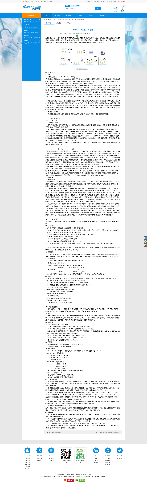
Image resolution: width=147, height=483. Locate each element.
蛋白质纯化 (27, 37)
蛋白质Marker (34, 37)
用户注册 (39, 458)
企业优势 (27, 460)
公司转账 (95, 462)
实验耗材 (26, 40)
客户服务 (79, 15)
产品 (67, 6)
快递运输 (51, 460)
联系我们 (27, 469)
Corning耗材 (34, 43)
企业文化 (27, 462)
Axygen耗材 (27, 43)
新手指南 (39, 455)
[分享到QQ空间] (84, 33)
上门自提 (51, 458)
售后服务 (107, 464)
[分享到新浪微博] (86, 33)
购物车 (122, 11)
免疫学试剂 (27, 24)
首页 (46, 15)
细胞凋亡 (32, 32)
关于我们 (102, 15)
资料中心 (90, 15)
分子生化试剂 (27, 19)
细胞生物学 (27, 30)
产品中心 (68, 15)
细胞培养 (26, 32)
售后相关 (107, 455)
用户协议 (119, 458)
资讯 (72, 6)
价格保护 (107, 460)
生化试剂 (26, 21)
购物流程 (39, 460)
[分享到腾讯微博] (87, 33)
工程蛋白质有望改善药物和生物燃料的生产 (107, 432)
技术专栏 (67, 20)
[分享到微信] (77, 36)
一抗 (25, 27)
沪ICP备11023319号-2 (100, 476)
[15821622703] (145, 245)
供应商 (78, 6)
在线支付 (95, 458)
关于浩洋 (27, 455)
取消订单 (107, 462)
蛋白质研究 (27, 35)
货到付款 (95, 460)
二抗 (28, 27)
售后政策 (107, 458)
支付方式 (95, 455)
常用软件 (68, 23)
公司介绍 (27, 458)
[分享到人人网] (89, 33)
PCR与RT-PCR (33, 21)
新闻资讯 (57, 15)
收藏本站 (27, 1)
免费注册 (96, 1)
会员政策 (119, 455)
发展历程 (27, 464)
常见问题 (58, 23)
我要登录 (89, 1)
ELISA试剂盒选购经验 (53, 432)
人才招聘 (27, 467)
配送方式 (51, 455)
